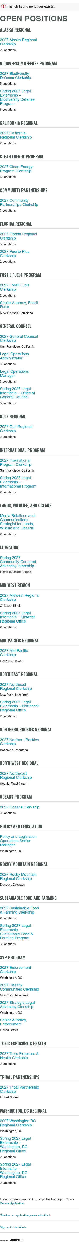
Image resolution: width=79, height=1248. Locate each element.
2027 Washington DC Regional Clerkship (18, 1122)
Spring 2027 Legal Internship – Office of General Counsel (17, 393)
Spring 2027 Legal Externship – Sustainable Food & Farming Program (16, 931)
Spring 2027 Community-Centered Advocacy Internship (18, 561)
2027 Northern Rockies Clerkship (19, 741)
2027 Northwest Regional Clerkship (16, 775)
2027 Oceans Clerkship (19, 806)
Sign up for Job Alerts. (13, 1227)
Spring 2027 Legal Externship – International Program (18, 482)
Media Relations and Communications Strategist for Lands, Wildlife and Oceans (17, 521)
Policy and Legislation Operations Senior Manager (18, 840)
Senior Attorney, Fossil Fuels (19, 304)
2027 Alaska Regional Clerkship (18, 41)
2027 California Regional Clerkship (16, 135)
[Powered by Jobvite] (11, 1240)
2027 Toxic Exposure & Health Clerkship (19, 1055)
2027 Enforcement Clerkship (15, 969)
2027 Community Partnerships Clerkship (19, 202)
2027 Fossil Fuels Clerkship (14, 287)
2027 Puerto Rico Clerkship (14, 253)
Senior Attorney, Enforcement (13, 1022)
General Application (12, 1203)
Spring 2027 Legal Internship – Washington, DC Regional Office (15, 1170)
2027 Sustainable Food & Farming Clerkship (19, 910)
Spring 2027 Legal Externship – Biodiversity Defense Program (17, 97)
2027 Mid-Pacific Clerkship (14, 652)
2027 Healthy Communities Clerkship (19, 987)
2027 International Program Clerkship (15, 462)
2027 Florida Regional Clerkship (18, 236)
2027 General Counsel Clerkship (19, 338)
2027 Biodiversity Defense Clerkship (15, 75)
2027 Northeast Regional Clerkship (16, 686)
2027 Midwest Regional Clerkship (19, 597)
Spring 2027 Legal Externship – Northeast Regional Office (19, 706)
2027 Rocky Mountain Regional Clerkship (18, 876)
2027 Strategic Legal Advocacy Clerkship (17, 1004)
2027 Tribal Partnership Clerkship (19, 1089)
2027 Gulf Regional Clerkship (16, 428)
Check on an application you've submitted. (25, 1215)
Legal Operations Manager (14, 373)
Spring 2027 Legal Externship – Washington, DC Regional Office (15, 1144)
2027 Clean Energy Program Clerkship (16, 168)
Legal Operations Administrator (14, 355)
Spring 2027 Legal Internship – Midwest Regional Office (17, 617)
